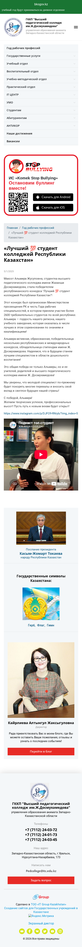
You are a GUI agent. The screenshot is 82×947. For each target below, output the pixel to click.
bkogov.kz (41, 4)
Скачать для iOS (53, 207)
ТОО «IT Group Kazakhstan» (48, 904)
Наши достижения (19, 133)
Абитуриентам (17, 118)
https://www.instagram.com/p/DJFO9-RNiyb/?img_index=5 (41, 413)
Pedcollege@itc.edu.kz (41, 871)
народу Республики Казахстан (41, 557)
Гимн (50, 625)
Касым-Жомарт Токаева (41, 553)
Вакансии (13, 141)
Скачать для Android (56, 197)
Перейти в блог (41, 751)
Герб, (31, 625)
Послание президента (41, 549)
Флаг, (41, 625)
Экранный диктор (41, 923)
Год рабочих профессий (23, 48)
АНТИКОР (13, 125)
